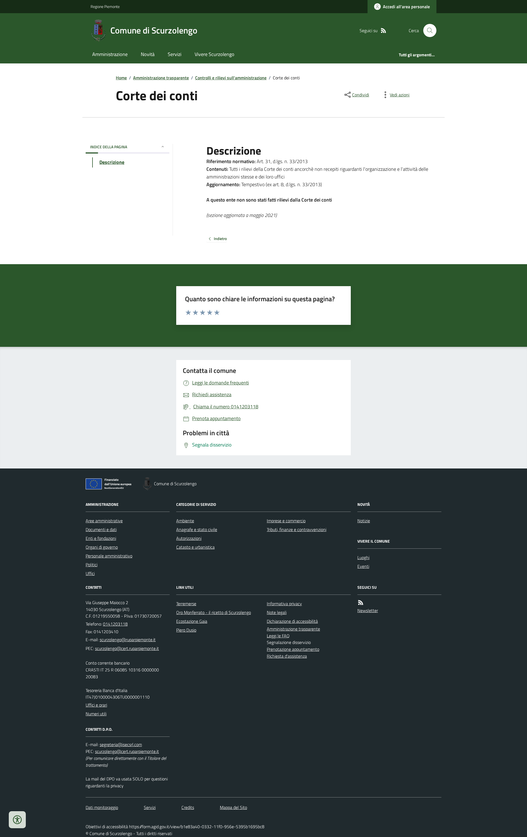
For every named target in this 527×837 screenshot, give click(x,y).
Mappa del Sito (233, 807)
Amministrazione (110, 54)
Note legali (277, 612)
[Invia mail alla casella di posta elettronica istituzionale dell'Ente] (128, 639)
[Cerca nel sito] (427, 30)
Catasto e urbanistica (195, 547)
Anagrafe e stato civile (196, 529)
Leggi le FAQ (278, 635)
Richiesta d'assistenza (287, 656)
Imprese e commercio (286, 520)
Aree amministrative (104, 520)
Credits (187, 807)
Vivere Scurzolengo (214, 54)
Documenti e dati (101, 529)
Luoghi (363, 557)
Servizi (174, 54)
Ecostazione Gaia (191, 621)
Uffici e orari (96, 705)
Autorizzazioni (188, 538)
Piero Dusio (186, 630)
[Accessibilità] (17, 819)
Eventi (363, 566)
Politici (91, 564)
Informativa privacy (284, 603)
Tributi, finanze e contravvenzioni (296, 529)
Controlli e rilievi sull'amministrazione (231, 77)
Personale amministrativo (109, 556)
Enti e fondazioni (101, 538)
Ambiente (185, 520)
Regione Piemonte (105, 6)
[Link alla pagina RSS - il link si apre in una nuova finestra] (383, 30)
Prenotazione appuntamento (293, 649)
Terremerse (186, 603)
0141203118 (115, 624)
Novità (148, 54)
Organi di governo (102, 547)
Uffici (90, 573)
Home (121, 77)
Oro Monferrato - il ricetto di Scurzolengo (213, 612)
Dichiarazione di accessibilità (292, 621)
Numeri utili (96, 713)
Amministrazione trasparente (161, 77)
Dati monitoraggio (102, 807)
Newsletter (367, 610)
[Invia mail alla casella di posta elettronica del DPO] (121, 744)
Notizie (363, 520)
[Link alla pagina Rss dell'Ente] (360, 602)
